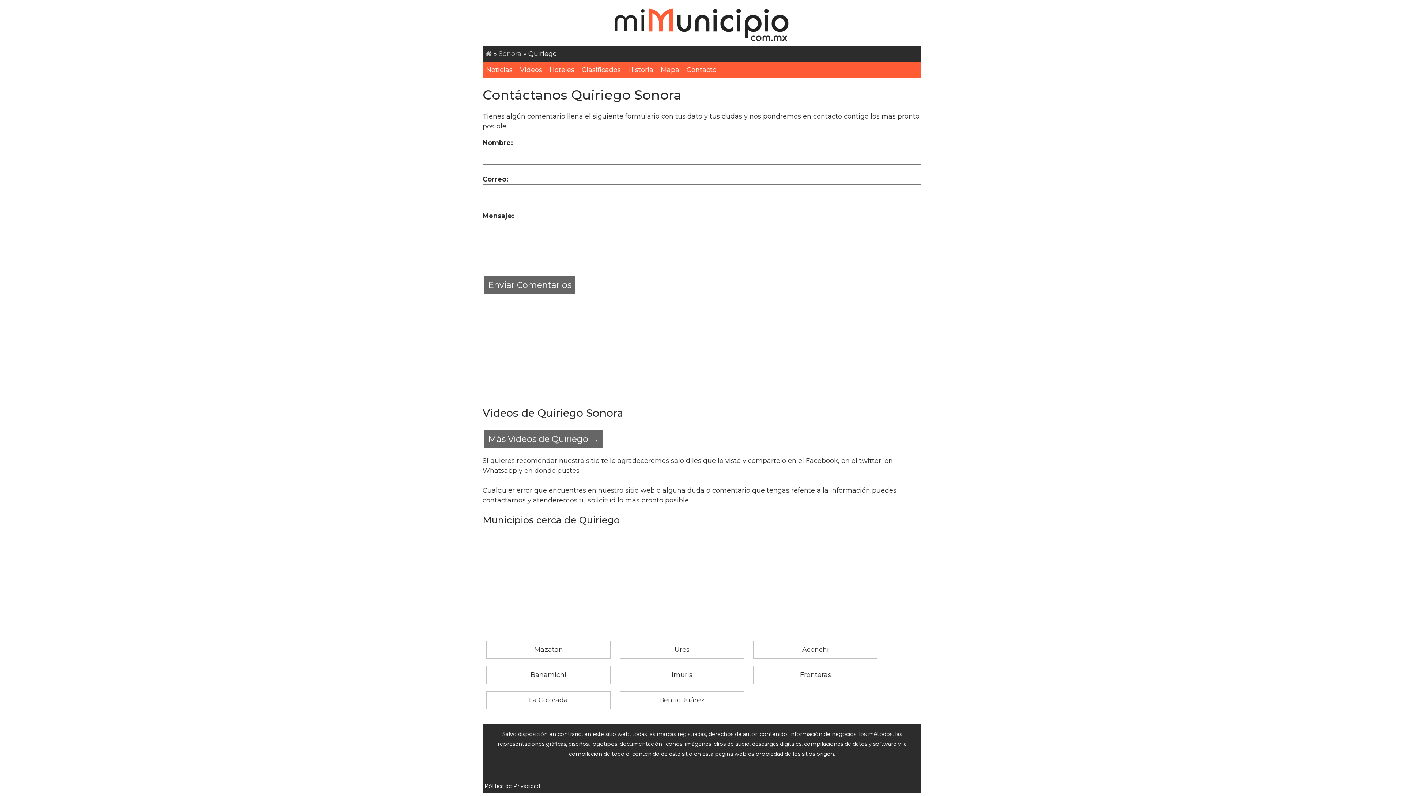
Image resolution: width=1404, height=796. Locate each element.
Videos (531, 70)
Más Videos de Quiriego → (543, 439)
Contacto (702, 70)
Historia (640, 70)
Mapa (670, 70)
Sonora (510, 54)
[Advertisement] (702, 347)
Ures (682, 650)
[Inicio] (489, 54)
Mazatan (548, 650)
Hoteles (562, 70)
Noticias (499, 70)
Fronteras (815, 675)
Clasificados (601, 70)
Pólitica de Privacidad (512, 786)
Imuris (682, 675)
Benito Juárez (682, 700)
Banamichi (548, 675)
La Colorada (548, 700)
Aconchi (815, 650)
